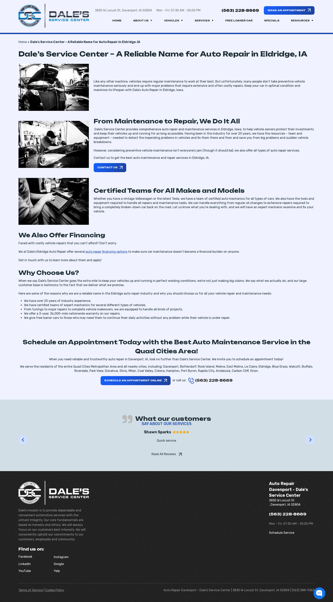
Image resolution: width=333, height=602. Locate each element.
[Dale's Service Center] (53, 16)
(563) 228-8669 (240, 10)
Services (202, 20)
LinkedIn (24, 564)
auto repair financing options (106, 251)
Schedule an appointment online (133, 380)
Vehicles (171, 20)
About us (141, 20)
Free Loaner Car (239, 20)
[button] (22, 439)
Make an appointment (287, 10)
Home (117, 20)
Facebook (25, 556)
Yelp (57, 571)
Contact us (107, 167)
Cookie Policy (54, 590)
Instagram (61, 557)
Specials (271, 20)
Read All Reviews (164, 454)
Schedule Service (281, 533)
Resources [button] (300, 20)
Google (59, 564)
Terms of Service (30, 590)
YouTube (24, 571)
